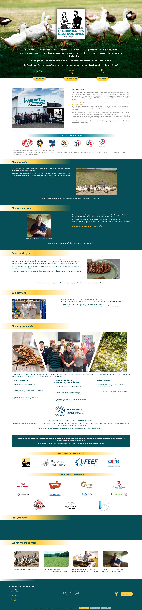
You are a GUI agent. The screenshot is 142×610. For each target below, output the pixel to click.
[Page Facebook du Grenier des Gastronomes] (65, 595)
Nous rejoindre (102, 79)
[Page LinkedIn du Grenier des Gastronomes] (76, 595)
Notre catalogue (39, 79)
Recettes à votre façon (88, 533)
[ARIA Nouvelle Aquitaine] (113, 462)
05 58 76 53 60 (13, 595)
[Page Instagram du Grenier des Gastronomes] (71, 595)
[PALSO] (52, 462)
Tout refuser (94, 608)
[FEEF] (86, 462)
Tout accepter (83, 608)
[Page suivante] (128, 559)
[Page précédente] (14, 559)
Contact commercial (71, 79)
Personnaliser (106, 608)
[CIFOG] (26, 462)
